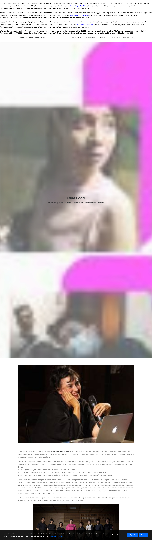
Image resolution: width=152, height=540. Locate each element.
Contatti (126, 37)
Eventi (63, 203)
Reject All (132, 535)
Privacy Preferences (118, 535)
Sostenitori (114, 37)
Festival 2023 (76, 37)
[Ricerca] (133, 38)
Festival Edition (90, 37)
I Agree (143, 535)
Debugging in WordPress (79, 6)
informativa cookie (56, 536)
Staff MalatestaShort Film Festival (90, 203)
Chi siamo (103, 37)
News (69, 203)
